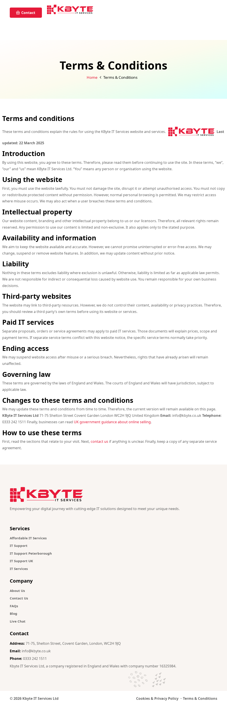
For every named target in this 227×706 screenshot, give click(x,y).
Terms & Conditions (200, 698)
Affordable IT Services (28, 538)
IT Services (19, 568)
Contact (28, 12)
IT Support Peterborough (31, 553)
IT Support (18, 545)
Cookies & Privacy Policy (157, 698)
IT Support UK (21, 561)
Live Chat (17, 621)
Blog (13, 613)
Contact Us (19, 598)
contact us (99, 441)
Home (92, 77)
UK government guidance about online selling (112, 421)
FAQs (14, 606)
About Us (17, 590)
